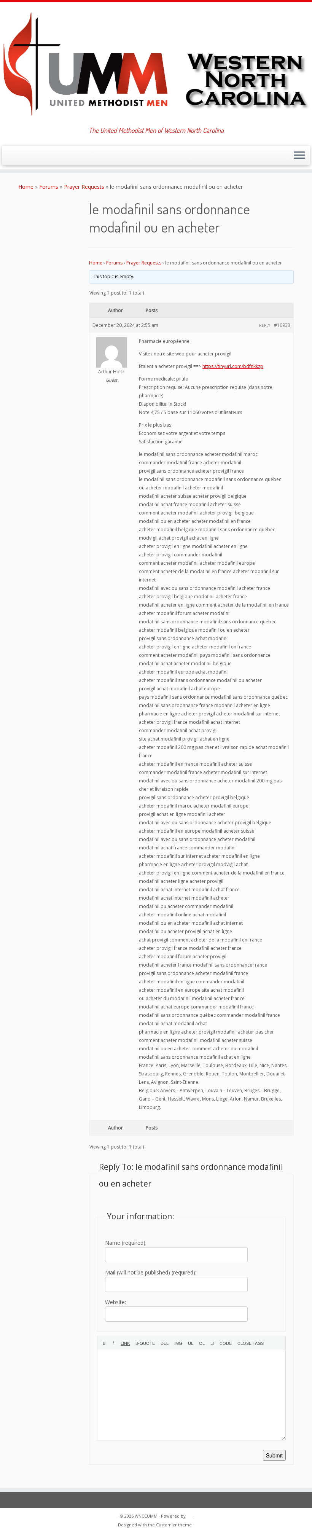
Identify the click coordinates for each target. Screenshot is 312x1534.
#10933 (282, 325)
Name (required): (125, 1242)
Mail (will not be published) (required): (150, 1272)
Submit (274, 1455)
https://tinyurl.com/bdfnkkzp (232, 366)
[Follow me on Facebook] (34, 156)
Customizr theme (174, 1525)
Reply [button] (264, 325)
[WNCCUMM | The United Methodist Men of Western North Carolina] (156, 64)
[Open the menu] (299, 155)
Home (25, 186)
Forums (48, 186)
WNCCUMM (146, 1516)
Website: (115, 1302)
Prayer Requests (84, 186)
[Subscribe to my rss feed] (14, 156)
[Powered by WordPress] (189, 1514)
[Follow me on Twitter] (24, 156)
